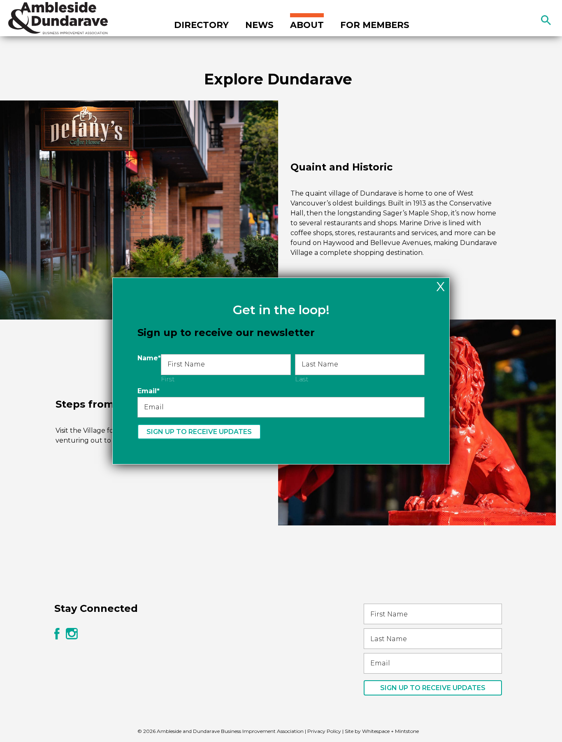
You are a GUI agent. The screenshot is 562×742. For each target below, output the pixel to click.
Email (148, 391)
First (168, 379)
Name (149, 358)
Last (302, 379)
